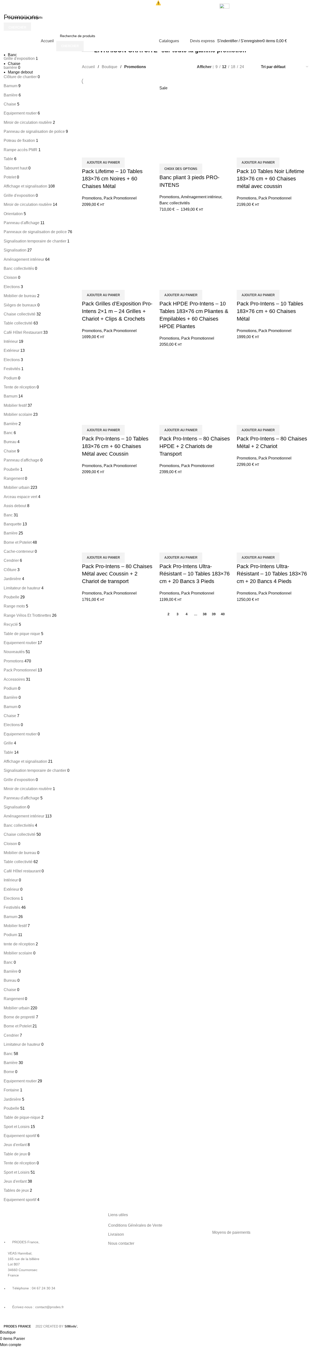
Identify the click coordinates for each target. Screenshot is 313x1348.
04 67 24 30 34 (48, 15)
